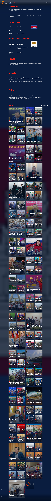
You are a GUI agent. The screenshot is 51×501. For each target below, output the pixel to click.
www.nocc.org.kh (19, 52)
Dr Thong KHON (19, 43)
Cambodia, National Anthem (21, 33)
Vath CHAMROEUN (20, 44)
